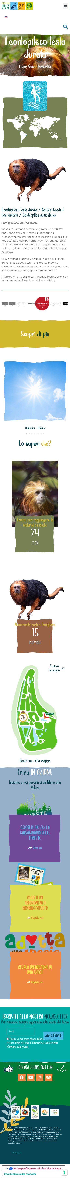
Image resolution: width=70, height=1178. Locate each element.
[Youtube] (31, 1077)
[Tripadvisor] (48, 1077)
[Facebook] (22, 1077)
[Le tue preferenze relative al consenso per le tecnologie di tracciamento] (64, 1172)
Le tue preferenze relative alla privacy (37, 1168)
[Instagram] (39, 1077)
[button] (65, 6)
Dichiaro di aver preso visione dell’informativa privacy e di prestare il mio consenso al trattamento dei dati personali (34, 1042)
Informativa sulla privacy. (17, 1046)
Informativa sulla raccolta (20, 1174)
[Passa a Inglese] (6, 17)
